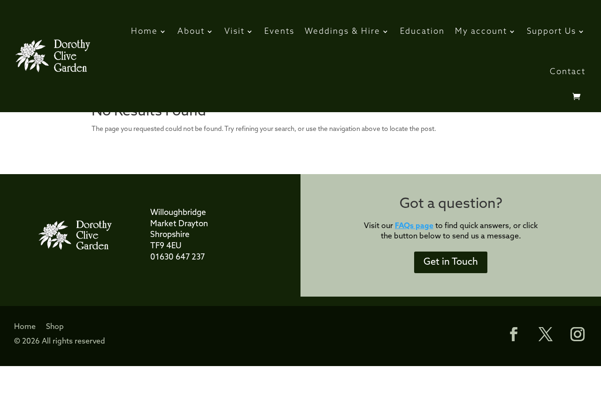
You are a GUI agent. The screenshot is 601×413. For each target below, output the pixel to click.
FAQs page (414, 226)
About (191, 32)
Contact (568, 72)
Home (144, 32)
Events (279, 32)
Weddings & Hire (342, 32)
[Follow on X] (546, 334)
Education (422, 32)
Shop (55, 327)
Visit (234, 32)
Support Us (551, 32)
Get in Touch (451, 262)
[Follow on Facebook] (509, 334)
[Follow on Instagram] (577, 334)
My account (481, 32)
